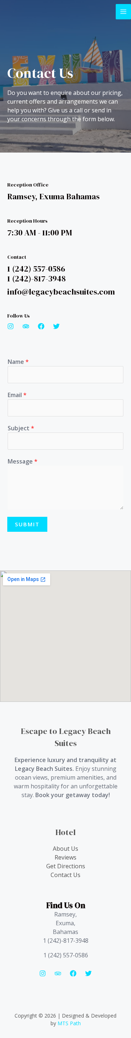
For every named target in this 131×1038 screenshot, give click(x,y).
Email (17, 395)
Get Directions (65, 866)
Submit (27, 524)
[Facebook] (73, 973)
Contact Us (65, 875)
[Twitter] (88, 973)
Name (18, 362)
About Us (65, 849)
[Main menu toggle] (123, 11)
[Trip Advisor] (58, 973)
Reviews (65, 857)
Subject (21, 428)
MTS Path (69, 1023)
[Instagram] (42, 973)
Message (22, 461)
